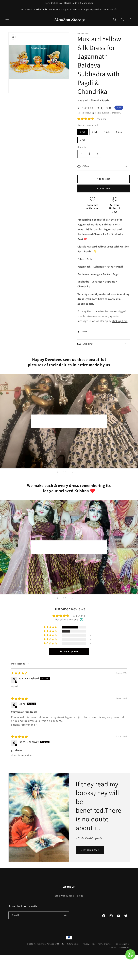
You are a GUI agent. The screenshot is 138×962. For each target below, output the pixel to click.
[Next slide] (72, 472)
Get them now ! (90, 849)
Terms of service (105, 944)
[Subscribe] (65, 915)
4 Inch (107, 131)
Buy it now (103, 188)
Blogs (80, 895)
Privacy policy (88, 944)
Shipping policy (123, 944)
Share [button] (84, 331)
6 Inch (83, 139)
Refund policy (73, 944)
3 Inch (95, 131)
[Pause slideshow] (80, 472)
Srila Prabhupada (64, 895)
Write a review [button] (69, 651)
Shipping (94, 112)
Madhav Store (40, 944)
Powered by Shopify (55, 944)
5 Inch (119, 131)
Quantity (81, 147)
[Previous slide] (57, 472)
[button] (7, 19)
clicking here (120, 321)
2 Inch (83, 131)
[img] (19, 673)
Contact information (120, 947)
